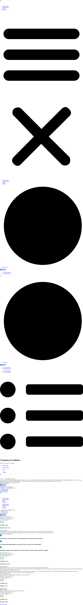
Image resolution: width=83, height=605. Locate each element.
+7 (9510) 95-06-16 (4, 490)
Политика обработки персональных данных (9, 482)
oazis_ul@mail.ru (3, 491)
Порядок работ (6, 7)
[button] (41, 95)
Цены (4, 8)
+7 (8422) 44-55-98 (4, 489)
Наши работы (6, 6)
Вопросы (4, 9)
